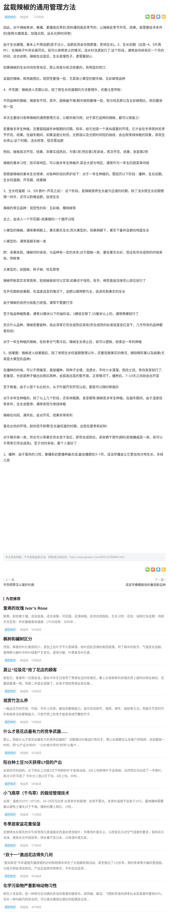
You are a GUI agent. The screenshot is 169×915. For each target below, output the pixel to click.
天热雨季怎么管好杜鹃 (18, 584)
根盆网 (24, 17)
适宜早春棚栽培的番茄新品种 (146, 584)
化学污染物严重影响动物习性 (30, 885)
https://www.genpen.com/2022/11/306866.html (97, 557)
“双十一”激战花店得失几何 (28, 855)
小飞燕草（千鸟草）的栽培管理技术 (36, 793)
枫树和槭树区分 (17, 639)
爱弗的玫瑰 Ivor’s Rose (25, 608)
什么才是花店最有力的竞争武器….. (35, 731)
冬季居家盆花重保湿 (21, 824)
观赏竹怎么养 (15, 700)
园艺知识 (10, 17)
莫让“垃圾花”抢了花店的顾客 (30, 670)
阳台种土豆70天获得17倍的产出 (32, 762)
